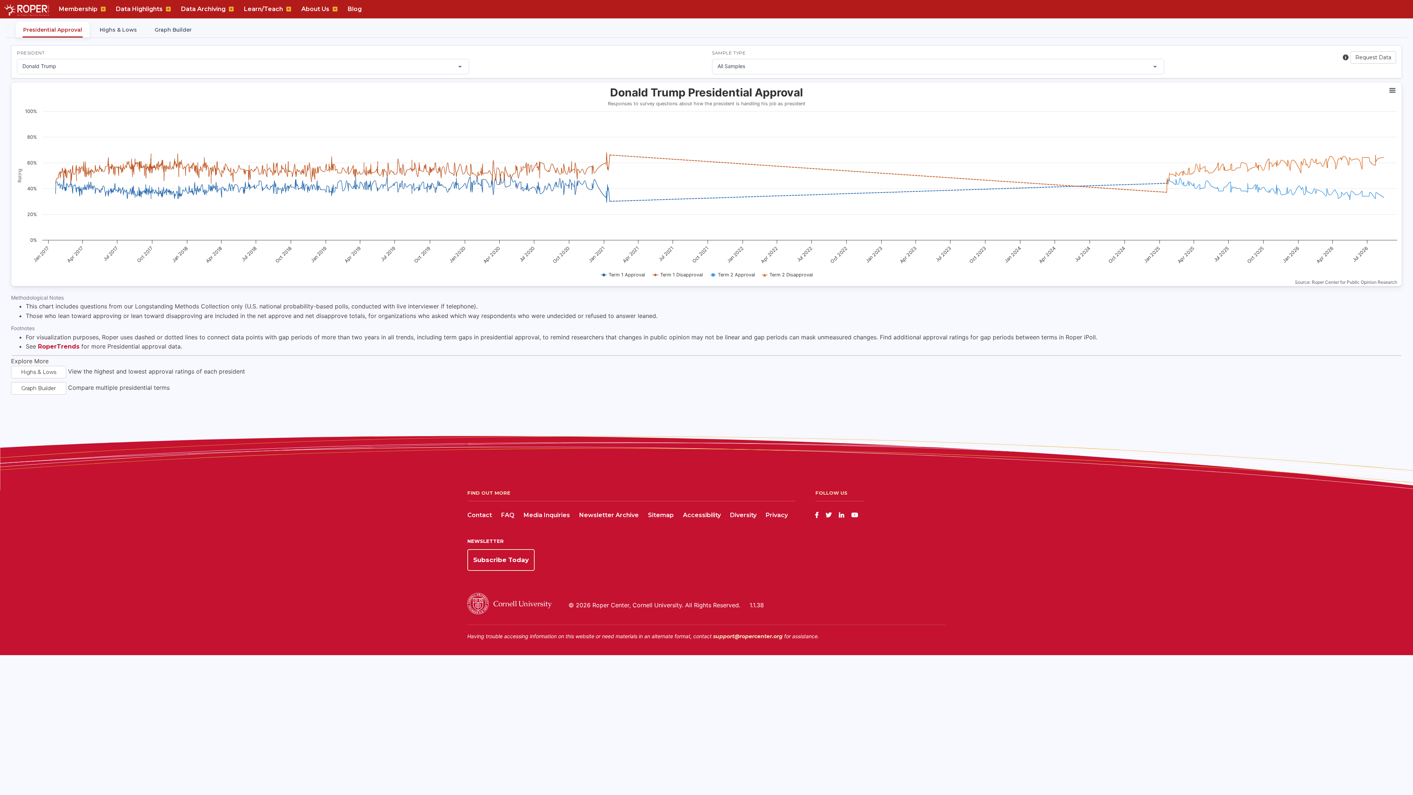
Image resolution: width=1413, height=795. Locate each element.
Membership (78, 9)
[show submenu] (103, 9)
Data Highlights (139, 9)
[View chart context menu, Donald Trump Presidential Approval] (1392, 90)
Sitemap (661, 515)
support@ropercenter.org (748, 636)
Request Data (1373, 57)
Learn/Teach (263, 9)
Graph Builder (173, 29)
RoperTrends (58, 346)
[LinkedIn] (841, 515)
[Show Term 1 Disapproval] (678, 275)
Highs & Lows (118, 29)
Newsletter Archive (609, 515)
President (31, 53)
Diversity (743, 515)
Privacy (777, 515)
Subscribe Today (501, 559)
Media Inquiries (547, 515)
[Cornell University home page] (509, 612)
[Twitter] (829, 515)
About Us (315, 9)
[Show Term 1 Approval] (623, 275)
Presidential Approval (52, 29)
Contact (479, 515)
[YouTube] (854, 515)
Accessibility (702, 515)
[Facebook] (816, 515)
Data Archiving (203, 9)
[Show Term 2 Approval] (733, 275)
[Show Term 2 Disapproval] (787, 275)
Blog (355, 9)
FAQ (507, 515)
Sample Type (729, 53)
